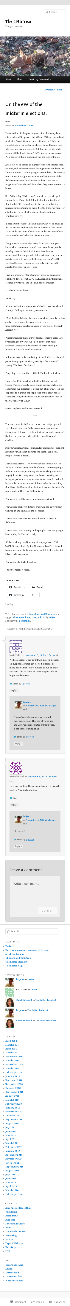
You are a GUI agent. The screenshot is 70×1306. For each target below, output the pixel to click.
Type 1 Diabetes (14, 1243)
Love (34, 617)
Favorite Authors (15, 1223)
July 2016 (10, 1174)
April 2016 (11, 1186)
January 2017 (12, 1151)
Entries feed (12, 1272)
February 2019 (13, 1072)
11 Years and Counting (18, 958)
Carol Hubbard (24, 1000)
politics (42, 617)
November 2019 (14, 1064)
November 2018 (14, 1084)
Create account (14, 1265)
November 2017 (14, 1111)
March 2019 (11, 1068)
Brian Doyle (11, 1215)
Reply (14, 690)
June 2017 (10, 1131)
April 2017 (11, 1139)
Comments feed (13, 1276)
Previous (49, 90)
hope (31, 614)
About (19, 79)
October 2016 (13, 1163)
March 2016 (11, 1190)
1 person (26, 684)
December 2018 (13, 1080)
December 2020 (13, 1056)
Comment (47, 910)
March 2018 (11, 1100)
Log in (9, 1268)
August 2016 (12, 1170)
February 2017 (13, 1147)
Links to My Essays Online (39, 79)
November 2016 (14, 1158)
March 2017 (11, 1143)
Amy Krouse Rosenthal (18, 1208)
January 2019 (12, 1076)
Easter (9, 946)
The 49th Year (18, 21)
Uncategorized (13, 1247)
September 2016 (14, 1166)
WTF (7, 1251)
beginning (11, 1212)
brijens (53, 617)
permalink (24, 621)
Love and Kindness (45, 614)
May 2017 (10, 1135)
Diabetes (10, 1220)
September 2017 (14, 1119)
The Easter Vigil (14, 965)
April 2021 (11, 1048)
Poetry (9, 1239)
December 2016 (13, 1155)
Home (9, 79)
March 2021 (11, 1052)
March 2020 (11, 1060)
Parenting (11, 1235)
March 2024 (11, 1045)
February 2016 (13, 1194)
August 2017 (12, 1123)
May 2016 (10, 1182)
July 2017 (10, 1127)
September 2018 (14, 1092)
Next (61, 90)
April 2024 (11, 1041)
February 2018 (13, 1104)
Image (8, 122)
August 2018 (12, 1096)
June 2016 (10, 1178)
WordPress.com (14, 1280)
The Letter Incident (16, 962)
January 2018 (12, 1107)
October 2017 (13, 1115)
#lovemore (18, 617)
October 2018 (13, 1088)
